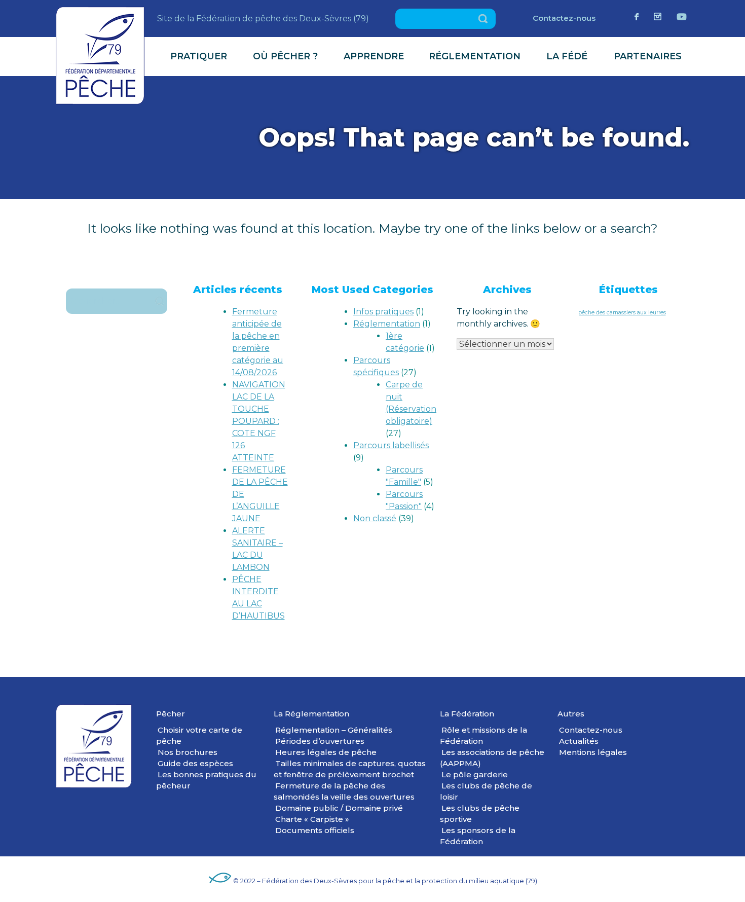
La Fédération (467, 713)
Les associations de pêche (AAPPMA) (492, 757)
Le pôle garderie (474, 774)
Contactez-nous (564, 18)
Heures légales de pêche (326, 752)
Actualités (579, 741)
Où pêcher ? (285, 56)
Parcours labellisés (391, 445)
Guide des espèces (195, 763)
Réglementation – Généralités (333, 730)
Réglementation (474, 56)
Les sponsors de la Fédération (477, 835)
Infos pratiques (383, 311)
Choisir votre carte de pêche (199, 735)
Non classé (374, 518)
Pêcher (170, 713)
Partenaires (648, 56)
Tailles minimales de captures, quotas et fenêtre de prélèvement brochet (350, 769)
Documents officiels (314, 830)
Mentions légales (593, 752)
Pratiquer (198, 56)
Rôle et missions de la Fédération (483, 735)
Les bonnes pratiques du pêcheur (206, 780)
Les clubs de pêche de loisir (486, 791)
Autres (570, 713)
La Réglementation (311, 713)
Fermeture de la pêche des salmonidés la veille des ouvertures (344, 791)
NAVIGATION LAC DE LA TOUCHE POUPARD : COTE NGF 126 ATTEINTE (258, 421)
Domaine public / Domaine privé (339, 808)
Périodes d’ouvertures (319, 741)
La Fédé (566, 56)
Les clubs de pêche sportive (479, 813)
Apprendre (374, 56)
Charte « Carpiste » (312, 819)
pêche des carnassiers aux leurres (622, 312)
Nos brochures (187, 752)
